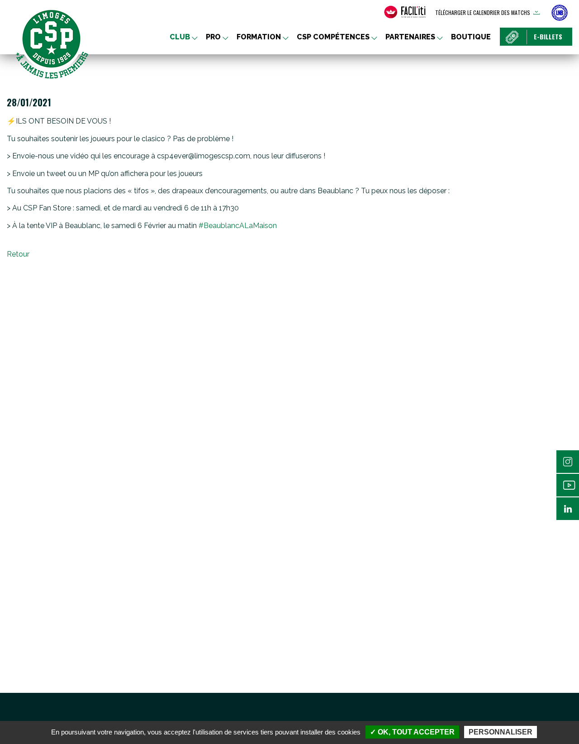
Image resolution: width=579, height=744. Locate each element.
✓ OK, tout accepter (412, 732)
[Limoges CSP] (52, 43)
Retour (18, 254)
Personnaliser (500, 732)
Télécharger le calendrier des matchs (482, 12)
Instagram (567, 461)
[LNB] (559, 13)
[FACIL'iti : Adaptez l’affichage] (405, 12)
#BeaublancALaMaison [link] (238, 225)
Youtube (567, 485)
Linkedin (567, 508)
